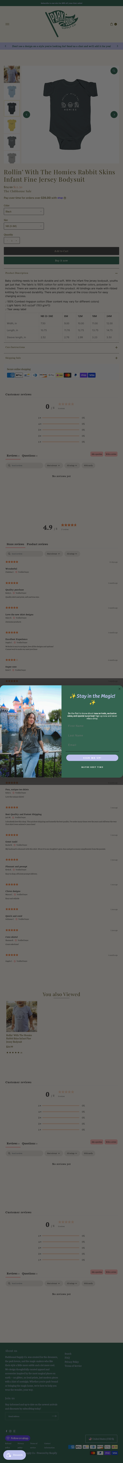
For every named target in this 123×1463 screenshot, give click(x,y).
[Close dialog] (120, 689)
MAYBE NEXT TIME (92, 767)
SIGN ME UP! (92, 757)
